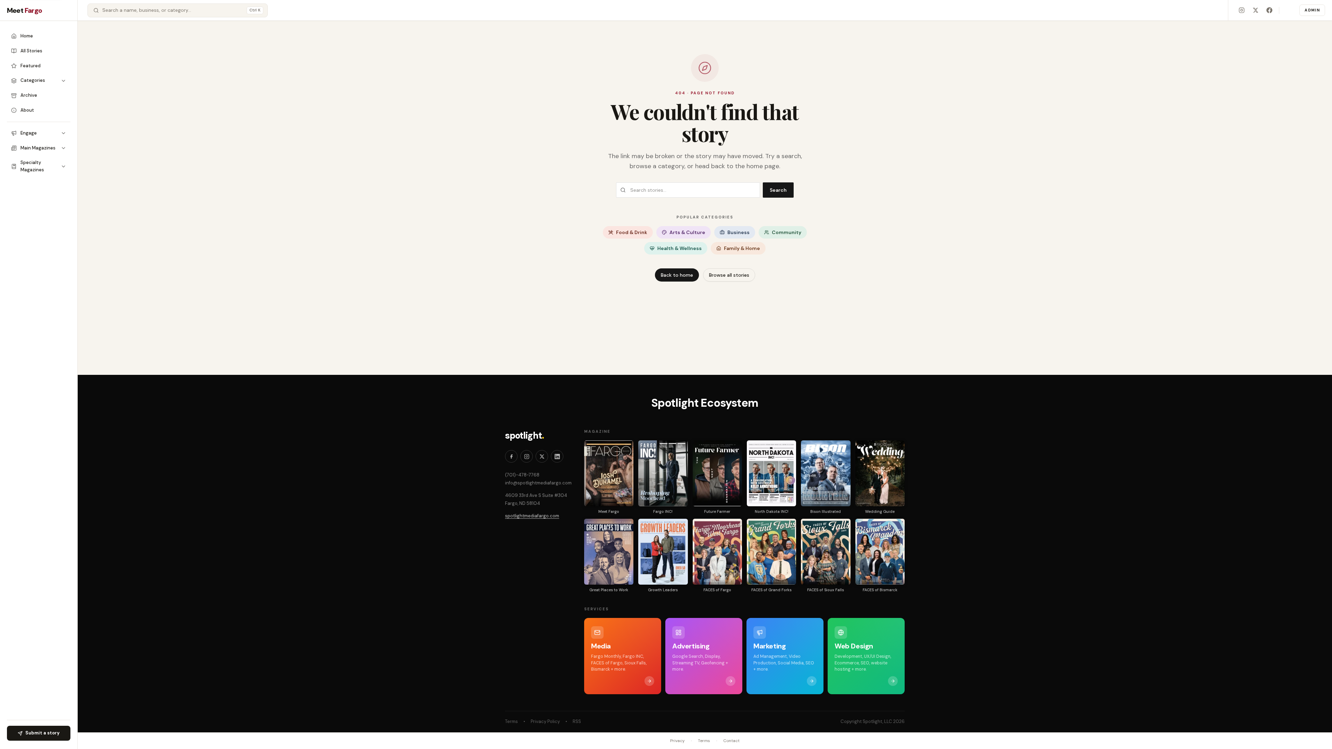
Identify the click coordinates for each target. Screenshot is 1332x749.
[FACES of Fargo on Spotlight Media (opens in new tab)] (717, 552)
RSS (577, 721)
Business (738, 232)
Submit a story (42, 733)
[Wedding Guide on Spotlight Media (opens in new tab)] (880, 473)
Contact (731, 740)
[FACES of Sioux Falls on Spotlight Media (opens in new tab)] (825, 552)
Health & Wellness (679, 248)
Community (786, 232)
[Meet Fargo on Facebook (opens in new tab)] (1269, 10)
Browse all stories (729, 275)
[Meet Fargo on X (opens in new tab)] (1255, 10)
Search (778, 190)
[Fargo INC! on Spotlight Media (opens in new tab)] (663, 473)
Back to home (677, 275)
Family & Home (742, 248)
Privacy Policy (545, 721)
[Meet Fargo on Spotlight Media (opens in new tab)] (608, 473)
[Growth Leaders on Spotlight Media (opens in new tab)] (663, 552)
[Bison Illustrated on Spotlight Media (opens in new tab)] (825, 473)
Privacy (677, 740)
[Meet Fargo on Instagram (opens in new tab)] (1241, 10)
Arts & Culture (687, 232)
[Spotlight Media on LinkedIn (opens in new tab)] (557, 456)
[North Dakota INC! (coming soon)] (771, 473)
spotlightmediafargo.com (532, 516)
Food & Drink (631, 232)
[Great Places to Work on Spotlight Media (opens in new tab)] (608, 552)
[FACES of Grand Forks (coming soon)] (771, 552)
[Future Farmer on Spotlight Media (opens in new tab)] (717, 473)
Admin (1312, 10)
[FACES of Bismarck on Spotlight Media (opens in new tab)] (880, 552)
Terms (511, 721)
